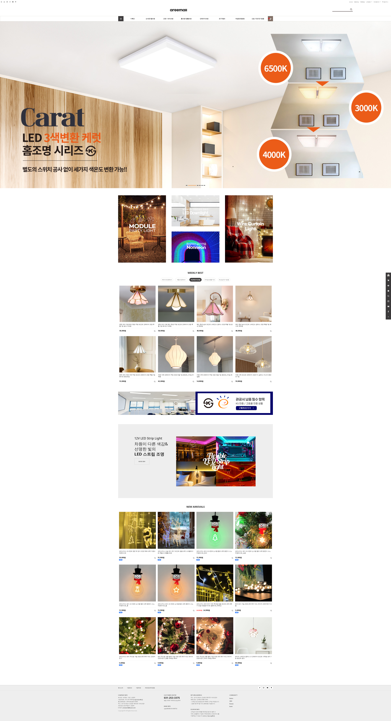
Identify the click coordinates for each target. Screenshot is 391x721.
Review (231, 704)
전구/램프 (222, 19)
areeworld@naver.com (129, 708)
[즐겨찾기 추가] (388, 290)
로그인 (351, 2)
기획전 (132, 19)
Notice (231, 698)
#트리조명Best (167, 280)
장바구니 (386, 2)
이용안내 (129, 688)
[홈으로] (388, 275)
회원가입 (356, 2)
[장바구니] (388, 280)
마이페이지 (377, 2)
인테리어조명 (204, 19)
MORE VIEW (142, 461)
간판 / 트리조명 (168, 19)
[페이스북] (388, 311)
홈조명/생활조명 (186, 19)
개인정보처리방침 (150, 688)
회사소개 (120, 688)
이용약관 (138, 688)
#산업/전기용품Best (224, 280)
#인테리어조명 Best (195, 280)
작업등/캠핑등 (240, 19)
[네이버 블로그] (388, 306)
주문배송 (362, 2)
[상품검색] (388, 296)
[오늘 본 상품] (388, 285)
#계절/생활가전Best (210, 280)
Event (230, 706)
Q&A (230, 701)
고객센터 (368, 2)
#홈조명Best (181, 280)
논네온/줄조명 (150, 19)
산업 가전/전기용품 (258, 19)
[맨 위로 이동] (388, 316)
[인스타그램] (388, 301)
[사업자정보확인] (138, 700)
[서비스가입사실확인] (209, 716)
